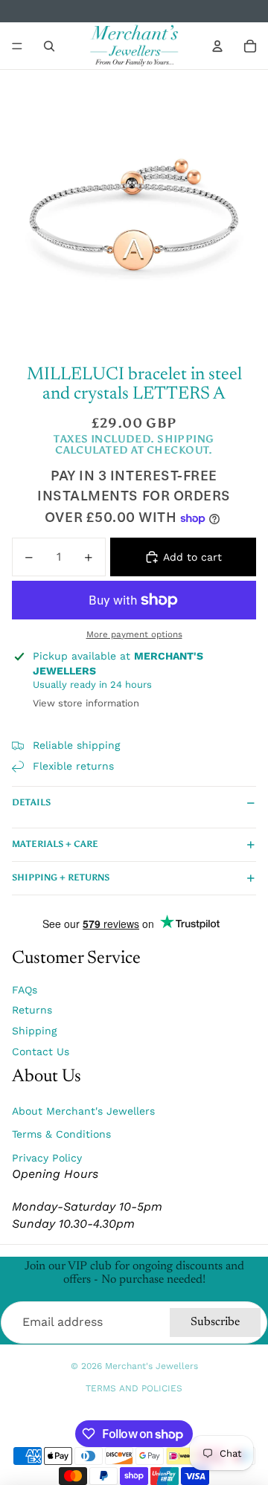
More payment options (134, 634)
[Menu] (17, 46)
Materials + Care (55, 844)
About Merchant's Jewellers (83, 1111)
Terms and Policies (134, 1388)
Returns (32, 1010)
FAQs (24, 990)
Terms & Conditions (61, 1134)
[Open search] (49, 46)
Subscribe (215, 1322)
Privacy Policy (47, 1158)
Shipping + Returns (60, 877)
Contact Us (40, 1051)
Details (31, 802)
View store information (86, 703)
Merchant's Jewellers (151, 1366)
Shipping (34, 1031)
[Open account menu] (217, 46)
